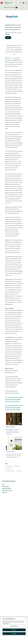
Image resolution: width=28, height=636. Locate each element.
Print (3, 484)
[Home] (6, 3)
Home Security (17, 466)
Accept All (14, 633)
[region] (14, 626)
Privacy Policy (6, 623)
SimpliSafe (7, 34)
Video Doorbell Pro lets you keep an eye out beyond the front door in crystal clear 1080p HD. (13, 456)
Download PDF (5, 486)
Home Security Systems (10, 470)
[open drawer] (26, 2)
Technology (19, 470)
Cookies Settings (14, 626)
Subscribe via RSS (6, 488)
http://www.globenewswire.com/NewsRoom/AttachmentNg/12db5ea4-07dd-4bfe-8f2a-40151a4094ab (14, 407)
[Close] (25, 618)
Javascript (4, 492)
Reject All (14, 629)
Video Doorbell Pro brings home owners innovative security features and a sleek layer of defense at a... (13, 432)
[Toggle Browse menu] (23, 7)
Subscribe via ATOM (7, 490)
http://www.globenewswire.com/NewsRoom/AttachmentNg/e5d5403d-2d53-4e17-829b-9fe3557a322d (14, 399)
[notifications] (23, 2)
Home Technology (9, 466)
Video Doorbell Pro (10, 426)
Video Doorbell (8, 468)
